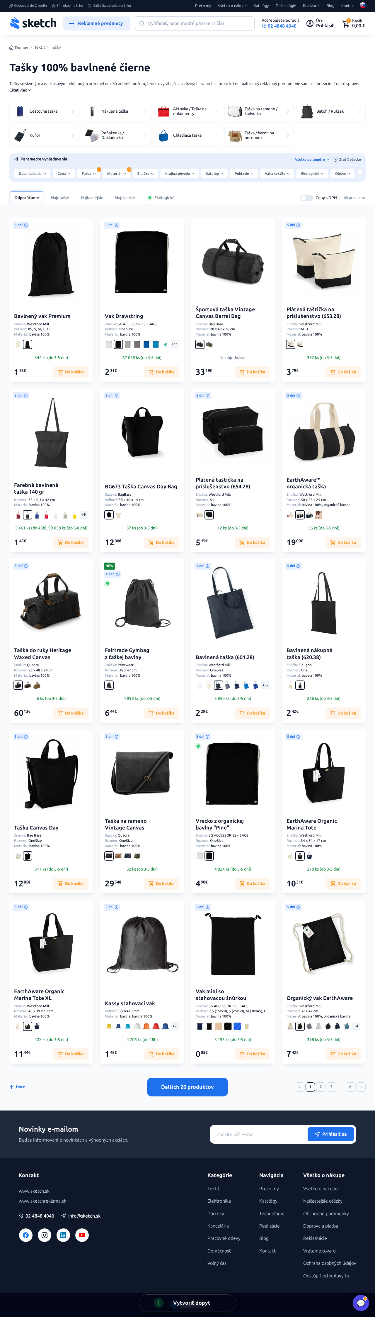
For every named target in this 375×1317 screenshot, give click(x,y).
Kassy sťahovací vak (130, 1003)
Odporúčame (26, 197)
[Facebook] (26, 1235)
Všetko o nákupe (232, 6)
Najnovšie (60, 197)
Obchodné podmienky (326, 1213)
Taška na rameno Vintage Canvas (126, 824)
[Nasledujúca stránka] (361, 1087)
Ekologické (164, 197)
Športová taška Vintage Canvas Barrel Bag (225, 312)
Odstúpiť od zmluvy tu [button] (326, 1276)
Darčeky (215, 1213)
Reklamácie (315, 1238)
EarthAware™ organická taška (306, 483)
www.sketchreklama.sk (42, 1201)
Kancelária (218, 1226)
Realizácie (311, 6)
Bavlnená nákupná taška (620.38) (310, 653)
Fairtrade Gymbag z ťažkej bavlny (127, 653)
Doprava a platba (320, 1226)
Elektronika (219, 1201)
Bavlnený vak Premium (42, 316)
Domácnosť (219, 1251)
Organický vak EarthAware (320, 998)
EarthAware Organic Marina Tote (312, 824)
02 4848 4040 (39, 1216)
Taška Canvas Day (36, 828)
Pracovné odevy (224, 1238)
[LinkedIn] (63, 1235)
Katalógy (261, 6)
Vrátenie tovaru (319, 1251)
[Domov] (32, 23)
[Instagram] (45, 1235)
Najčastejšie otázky (322, 1201)
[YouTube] (82, 1235)
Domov (21, 47)
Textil (39, 47)
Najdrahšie (125, 197)
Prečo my (203, 6)
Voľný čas (216, 1263)
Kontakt (348, 6)
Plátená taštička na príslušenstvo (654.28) (223, 483)
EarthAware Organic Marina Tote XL (39, 994)
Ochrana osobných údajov (329, 1263)
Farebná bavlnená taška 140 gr (36, 488)
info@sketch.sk (84, 1216)
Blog (330, 6)
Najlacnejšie (92, 197)
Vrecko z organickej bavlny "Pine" (220, 824)
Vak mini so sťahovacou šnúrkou (221, 994)
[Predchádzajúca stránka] (299, 1087)
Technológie (286, 6)
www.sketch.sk (34, 1191)
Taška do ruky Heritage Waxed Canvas (42, 653)
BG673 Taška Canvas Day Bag (141, 486)
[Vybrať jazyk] (363, 5)
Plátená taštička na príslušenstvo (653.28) (314, 312)
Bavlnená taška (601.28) (225, 657)
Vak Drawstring (124, 316)
